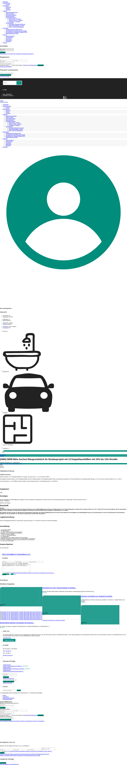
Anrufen (9, 574)
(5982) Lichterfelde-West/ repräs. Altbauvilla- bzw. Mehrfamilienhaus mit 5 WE (20, 755)
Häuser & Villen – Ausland (16, 20)
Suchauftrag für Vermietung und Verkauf (16, 30)
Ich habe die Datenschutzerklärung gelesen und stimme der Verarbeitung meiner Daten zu (32, 573)
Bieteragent (9, 40)
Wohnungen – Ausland (15, 19)
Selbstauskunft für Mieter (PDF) (14, 29)
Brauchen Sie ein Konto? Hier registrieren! (11, 53)
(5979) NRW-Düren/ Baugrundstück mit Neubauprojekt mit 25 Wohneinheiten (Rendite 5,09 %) (24, 754)
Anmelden (3, 52)
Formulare (5, 28)
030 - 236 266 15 (7, 94)
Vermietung (6, 5)
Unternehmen (6, 3)
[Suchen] (19, 83)
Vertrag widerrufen (9, 640)
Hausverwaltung (10, 36)
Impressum (6, 696)
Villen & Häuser (10, 13)
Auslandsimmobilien (11, 17)
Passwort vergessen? (28, 53)
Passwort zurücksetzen (6, 74)
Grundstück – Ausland (14, 21)
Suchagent (9, 38)
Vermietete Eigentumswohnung (17, 24)
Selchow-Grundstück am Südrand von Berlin (96, 596)
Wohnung (8, 7)
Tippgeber (8, 41)
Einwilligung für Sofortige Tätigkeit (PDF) (16, 32)
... (94, 591)
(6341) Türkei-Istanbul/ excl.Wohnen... (13, 666)
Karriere (8, 4)
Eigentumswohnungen (12, 12)
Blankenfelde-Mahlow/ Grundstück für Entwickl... (17, 623)
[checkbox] (2, 572)
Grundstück (6, 327)
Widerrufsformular (7, 699)
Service (5, 34)
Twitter (6, 463)
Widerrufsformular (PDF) (12, 33)
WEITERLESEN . (7, 638)
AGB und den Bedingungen (30, 65)
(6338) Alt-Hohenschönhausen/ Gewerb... (13, 668)
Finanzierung (9, 37)
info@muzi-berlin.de (7, 655)
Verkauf (5, 11)
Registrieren (40, 65)
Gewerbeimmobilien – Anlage (16, 25)
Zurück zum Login (4, 76)
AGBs (4, 695)
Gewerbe (8, 9)
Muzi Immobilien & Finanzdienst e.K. (16, 554)
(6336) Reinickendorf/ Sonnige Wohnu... (13, 671)
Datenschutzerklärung (8, 698)
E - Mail (20, 463)
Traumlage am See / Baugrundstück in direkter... (59, 588)
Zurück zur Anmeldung (6, 66)
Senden (2, 752)
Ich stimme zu (29, 573)
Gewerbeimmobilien (11, 15)
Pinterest (11, 463)
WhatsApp (15, 463)
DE (6, 89)
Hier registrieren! (4, 721)
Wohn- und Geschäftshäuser (16, 27)
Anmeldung (6, 677)
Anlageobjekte (9, 23)
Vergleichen (3, 762)
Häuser (8, 8)
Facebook (2, 463)
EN (4, 89)
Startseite (5, 1)
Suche (18, 690)
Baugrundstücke (10, 16)
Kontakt (5, 42)
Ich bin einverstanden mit (24, 65)
